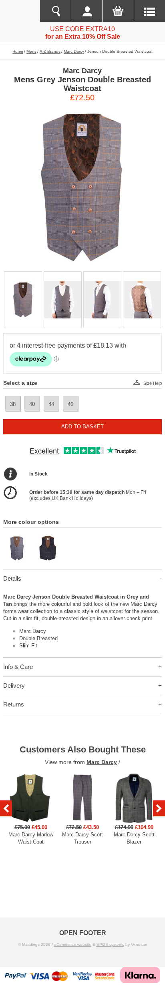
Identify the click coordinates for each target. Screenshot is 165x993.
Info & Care (18, 666)
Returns (13, 704)
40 (32, 404)
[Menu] (149, 11)
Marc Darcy (74, 51)
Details (12, 578)
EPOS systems (110, 944)
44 (51, 404)
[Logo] (20, 11)
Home (17, 51)
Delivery (14, 685)
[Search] (55, 11)
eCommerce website (72, 944)
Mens (31, 51)
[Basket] (117, 11)
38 (13, 404)
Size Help (152, 383)
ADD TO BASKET (82, 427)
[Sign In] (86, 11)
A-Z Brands (50, 51)
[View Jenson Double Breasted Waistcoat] (16, 538)
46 (70, 404)
